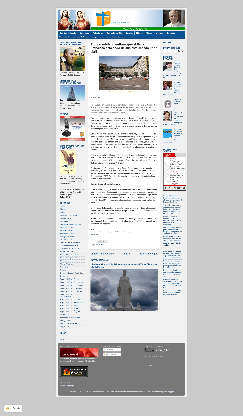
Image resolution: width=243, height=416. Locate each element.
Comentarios (110, 354)
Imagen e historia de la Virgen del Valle (108, 37)
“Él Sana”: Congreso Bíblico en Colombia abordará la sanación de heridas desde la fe (173, 199)
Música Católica (66, 264)
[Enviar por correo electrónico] (97, 241)
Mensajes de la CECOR (69, 255)
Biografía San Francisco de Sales (73, 37)
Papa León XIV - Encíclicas (71, 291)
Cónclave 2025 (66, 218)
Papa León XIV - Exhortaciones (66, 295)
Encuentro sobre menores (70, 224)
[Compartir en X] (101, 241)
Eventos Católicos (67, 230)
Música (139, 33)
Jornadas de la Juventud (70, 243)
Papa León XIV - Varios (69, 305)
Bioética (63, 209)
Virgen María (65, 327)
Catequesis (84, 33)
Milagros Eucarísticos (68, 261)
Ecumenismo (65, 221)
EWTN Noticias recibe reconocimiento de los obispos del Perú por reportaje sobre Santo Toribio (172, 241)
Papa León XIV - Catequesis (71, 282)
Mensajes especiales (68, 258)
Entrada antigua (149, 253)
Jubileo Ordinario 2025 (69, 246)
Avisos (62, 206)
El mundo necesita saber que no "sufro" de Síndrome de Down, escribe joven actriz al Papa (172, 283)
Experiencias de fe (67, 234)
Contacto (171, 33)
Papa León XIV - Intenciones (71, 302)
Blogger (171, 392)
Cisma (62, 212)
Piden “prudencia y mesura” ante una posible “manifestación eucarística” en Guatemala (172, 220)
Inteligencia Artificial (68, 237)
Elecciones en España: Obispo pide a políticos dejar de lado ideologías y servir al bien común (173, 255)
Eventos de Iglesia (68, 33)
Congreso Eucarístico (68, 215)
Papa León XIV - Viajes (69, 308)
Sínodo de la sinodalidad (70, 318)
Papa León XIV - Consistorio (71, 285)
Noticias (129, 33)
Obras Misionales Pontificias (71, 273)
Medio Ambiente (66, 252)
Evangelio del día (67, 227)
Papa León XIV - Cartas (69, 279)
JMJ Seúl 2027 (66, 240)
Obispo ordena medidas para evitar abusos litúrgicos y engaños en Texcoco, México (173, 231)
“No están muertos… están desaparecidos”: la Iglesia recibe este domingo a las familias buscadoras (172, 209)
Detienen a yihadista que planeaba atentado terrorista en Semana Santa (172, 273)
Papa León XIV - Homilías (70, 299)
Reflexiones (98, 33)
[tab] (169, 155)
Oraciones (64, 276)
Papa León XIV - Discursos (71, 288)
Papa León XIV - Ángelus (70, 312)
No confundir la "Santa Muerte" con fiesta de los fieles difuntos (172, 293)
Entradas (109, 350)
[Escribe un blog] (99, 241)
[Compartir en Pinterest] (106, 241)
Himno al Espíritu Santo (177, 102)
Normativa (64, 267)
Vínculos (159, 33)
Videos (149, 33)
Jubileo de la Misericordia (70, 249)
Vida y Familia (65, 321)
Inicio (127, 253)
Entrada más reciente (102, 253)
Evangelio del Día (114, 33)
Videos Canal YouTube (69, 324)
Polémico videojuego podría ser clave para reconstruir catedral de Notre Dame (172, 264)
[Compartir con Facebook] (104, 241)
